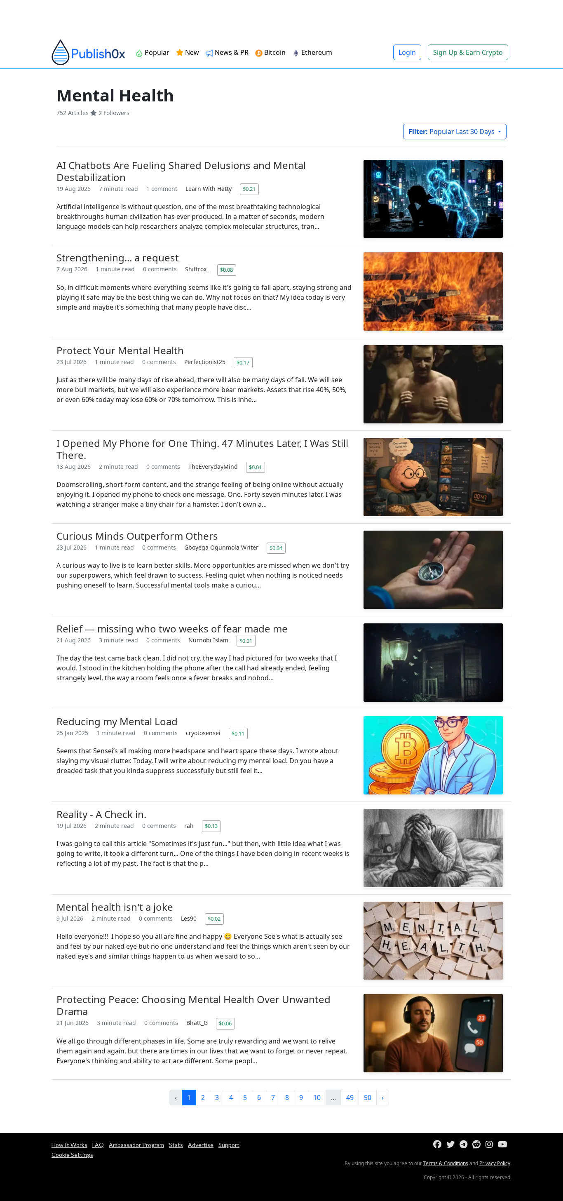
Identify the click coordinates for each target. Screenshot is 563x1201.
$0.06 (225, 1023)
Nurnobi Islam (209, 640)
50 (367, 1097)
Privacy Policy (494, 1163)
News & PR (231, 52)
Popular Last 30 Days (452, 131)
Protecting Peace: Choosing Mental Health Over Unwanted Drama (193, 1005)
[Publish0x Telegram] (465, 1145)
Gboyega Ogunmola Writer (222, 547)
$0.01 (255, 467)
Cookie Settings (72, 1154)
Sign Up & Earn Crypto (468, 52)
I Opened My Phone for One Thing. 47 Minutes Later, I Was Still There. (202, 449)
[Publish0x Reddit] (478, 1145)
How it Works (69, 1144)
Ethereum (316, 52)
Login (407, 52)
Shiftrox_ (198, 269)
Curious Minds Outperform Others (137, 536)
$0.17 (243, 362)
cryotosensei (204, 733)
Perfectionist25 (205, 362)
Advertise (200, 1144)
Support (228, 1144)
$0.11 (238, 733)
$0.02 (214, 918)
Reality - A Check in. (101, 814)
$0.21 (249, 189)
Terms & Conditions (445, 1163)
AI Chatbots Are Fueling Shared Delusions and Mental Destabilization (181, 171)
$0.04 (276, 548)
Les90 (189, 918)
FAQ (98, 1144)
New (191, 52)
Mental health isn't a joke (114, 907)
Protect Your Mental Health (120, 350)
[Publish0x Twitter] (452, 1145)
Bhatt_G (197, 1023)
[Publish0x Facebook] (439, 1145)
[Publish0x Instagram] (491, 1145)
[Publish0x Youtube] (504, 1145)
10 (317, 1097)
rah (189, 826)
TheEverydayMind (213, 466)
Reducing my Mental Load (117, 721)
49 (350, 1097)
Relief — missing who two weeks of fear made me (172, 628)
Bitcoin (274, 52)
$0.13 (211, 826)
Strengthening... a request (117, 257)
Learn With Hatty (209, 189)
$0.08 (226, 269)
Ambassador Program (136, 1144)
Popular (156, 52)
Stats (176, 1144)
